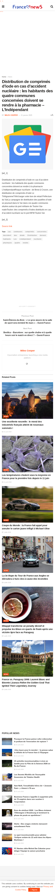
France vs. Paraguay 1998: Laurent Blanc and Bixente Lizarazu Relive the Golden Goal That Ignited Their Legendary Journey (26, 682)
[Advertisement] (27, 43)
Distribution (32, 235)
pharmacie (7, 243)
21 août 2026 (7, 482)
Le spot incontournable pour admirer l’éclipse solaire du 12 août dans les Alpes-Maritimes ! (33, 837)
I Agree (34, 890)
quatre (17, 243)
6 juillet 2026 (7, 582)
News (10, 77)
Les (15, 239)
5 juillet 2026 (7, 636)
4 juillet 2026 (7, 689)
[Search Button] (52, 6)
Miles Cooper (11, 115)
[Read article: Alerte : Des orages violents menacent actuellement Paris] (7, 826)
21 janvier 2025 (26, 115)
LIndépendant (25, 239)
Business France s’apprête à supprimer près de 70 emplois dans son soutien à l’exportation (33, 799)
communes (18, 232)
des (15, 235)
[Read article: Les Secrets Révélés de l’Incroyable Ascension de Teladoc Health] (7, 777)
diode (22, 235)
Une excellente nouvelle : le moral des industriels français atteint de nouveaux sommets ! (22, 424)
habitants (7, 239)
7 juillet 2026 (7, 532)
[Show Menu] (3, 6)
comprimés (29, 232)
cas (9, 232)
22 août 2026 (7, 431)
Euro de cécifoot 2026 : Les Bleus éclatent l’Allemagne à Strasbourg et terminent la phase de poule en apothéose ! (32, 812)
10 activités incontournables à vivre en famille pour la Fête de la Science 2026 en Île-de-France (32, 763)
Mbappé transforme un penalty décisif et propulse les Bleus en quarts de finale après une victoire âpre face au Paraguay (27, 629)
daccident (7, 235)
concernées (42, 232)
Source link (7, 226)
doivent (43, 235)
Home (4, 77)
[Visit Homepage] (27, 6)
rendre (25, 243)
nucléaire (37, 239)
